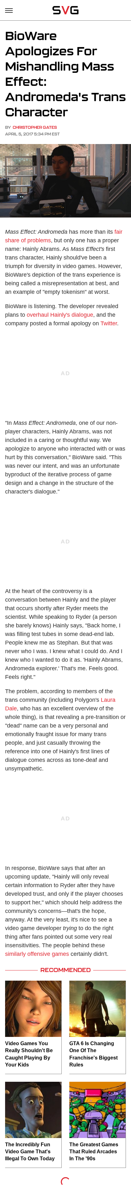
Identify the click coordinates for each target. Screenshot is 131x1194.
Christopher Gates (35, 127)
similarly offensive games (37, 954)
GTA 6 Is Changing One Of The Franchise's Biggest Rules (93, 1054)
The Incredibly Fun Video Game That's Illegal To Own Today (30, 1152)
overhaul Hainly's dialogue (60, 315)
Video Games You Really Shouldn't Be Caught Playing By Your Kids (29, 1054)
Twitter (108, 323)
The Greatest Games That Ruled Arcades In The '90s (93, 1152)
